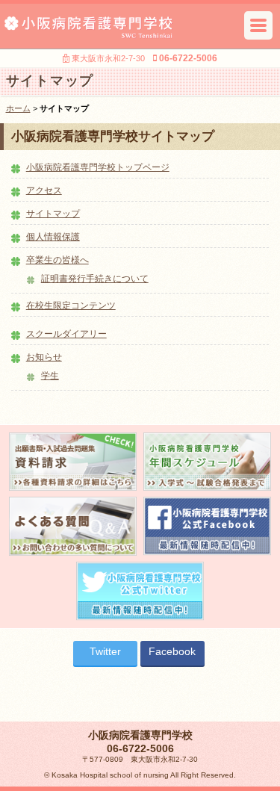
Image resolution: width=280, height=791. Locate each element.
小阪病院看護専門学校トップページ (97, 167)
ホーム (18, 108)
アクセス (44, 190)
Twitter (105, 651)
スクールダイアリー (66, 334)
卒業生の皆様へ (57, 260)
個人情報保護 (53, 237)
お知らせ (44, 357)
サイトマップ (53, 213)
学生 (50, 375)
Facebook (172, 651)
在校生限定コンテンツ (71, 305)
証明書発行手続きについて (95, 278)
